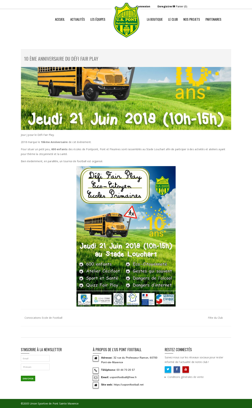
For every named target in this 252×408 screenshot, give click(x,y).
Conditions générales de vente (186, 377)
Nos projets (191, 19)
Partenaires (213, 19)
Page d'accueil (152, 34)
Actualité (171, 34)
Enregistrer (165, 6)
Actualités (77, 19)
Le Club (173, 19)
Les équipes (97, 19)
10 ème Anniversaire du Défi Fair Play (61, 58)
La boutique (155, 19)
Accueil (60, 19)
